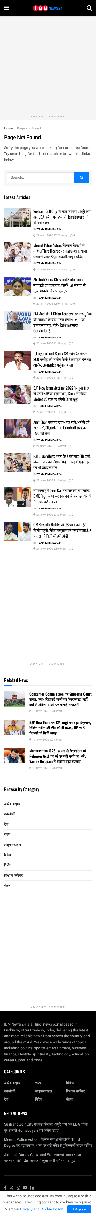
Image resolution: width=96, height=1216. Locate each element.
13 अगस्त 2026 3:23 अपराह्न (47, 711)
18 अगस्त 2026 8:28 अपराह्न (47, 768)
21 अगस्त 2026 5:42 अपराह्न (51, 515)
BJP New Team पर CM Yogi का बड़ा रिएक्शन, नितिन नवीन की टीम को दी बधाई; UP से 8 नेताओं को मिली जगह (60, 727)
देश (6, 824)
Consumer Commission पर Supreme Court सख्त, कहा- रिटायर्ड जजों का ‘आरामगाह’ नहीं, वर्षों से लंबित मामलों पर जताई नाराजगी (60, 699)
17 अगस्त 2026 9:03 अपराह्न (47, 740)
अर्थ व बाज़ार (12, 804)
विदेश (7, 855)
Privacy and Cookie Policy (41, 1209)
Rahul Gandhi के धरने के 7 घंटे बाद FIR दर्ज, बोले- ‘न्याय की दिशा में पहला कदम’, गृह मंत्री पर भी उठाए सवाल (61, 461)
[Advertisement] (48, 64)
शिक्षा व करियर (13, 875)
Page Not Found (29, 128)
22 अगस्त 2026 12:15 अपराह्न (51, 270)
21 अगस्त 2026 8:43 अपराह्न (51, 480)
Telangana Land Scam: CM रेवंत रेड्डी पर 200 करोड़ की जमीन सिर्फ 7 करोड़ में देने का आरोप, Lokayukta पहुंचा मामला (62, 359)
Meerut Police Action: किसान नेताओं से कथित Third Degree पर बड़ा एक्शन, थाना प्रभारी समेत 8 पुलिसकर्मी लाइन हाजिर (60, 250)
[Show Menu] (6, 8)
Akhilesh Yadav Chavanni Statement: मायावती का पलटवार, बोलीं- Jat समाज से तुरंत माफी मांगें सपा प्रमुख (59, 284)
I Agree (79, 1209)
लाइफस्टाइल (12, 845)
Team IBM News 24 (49, 229)
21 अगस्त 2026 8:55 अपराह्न (51, 446)
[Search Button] (89, 8)
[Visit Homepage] (48, 8)
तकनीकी (9, 814)
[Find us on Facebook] (5, 1188)
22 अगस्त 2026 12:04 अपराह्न (51, 304)
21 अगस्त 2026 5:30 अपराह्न (51, 549)
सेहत (7, 886)
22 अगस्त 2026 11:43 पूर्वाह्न (51, 343)
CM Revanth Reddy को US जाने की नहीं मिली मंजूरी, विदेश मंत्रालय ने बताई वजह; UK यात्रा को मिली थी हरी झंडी (62, 530)
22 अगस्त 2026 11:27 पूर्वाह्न (51, 378)
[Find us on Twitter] (11, 1188)
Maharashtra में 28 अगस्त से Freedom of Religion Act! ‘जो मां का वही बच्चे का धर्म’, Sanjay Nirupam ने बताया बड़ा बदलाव (57, 756)
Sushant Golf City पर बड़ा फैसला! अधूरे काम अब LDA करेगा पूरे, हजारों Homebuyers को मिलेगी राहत (62, 216)
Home (8, 128)
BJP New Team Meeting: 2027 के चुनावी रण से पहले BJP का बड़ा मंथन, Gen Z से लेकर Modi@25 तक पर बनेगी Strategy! (61, 393)
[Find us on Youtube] (25, 1188)
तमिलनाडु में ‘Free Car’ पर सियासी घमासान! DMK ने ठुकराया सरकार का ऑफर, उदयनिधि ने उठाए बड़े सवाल (62, 495)
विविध (7, 865)
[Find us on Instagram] (18, 1188)
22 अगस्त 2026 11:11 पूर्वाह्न (51, 412)
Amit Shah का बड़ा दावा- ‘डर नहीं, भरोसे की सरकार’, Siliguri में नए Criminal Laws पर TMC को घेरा (61, 427)
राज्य (7, 834)
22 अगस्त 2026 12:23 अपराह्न (51, 235)
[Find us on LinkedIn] (32, 1188)
